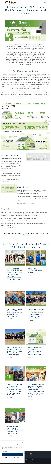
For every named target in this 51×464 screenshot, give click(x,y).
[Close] (22, 442)
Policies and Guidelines (28, 453)
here (33, 203)
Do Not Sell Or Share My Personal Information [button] (29, 454)
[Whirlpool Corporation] (10, 3)
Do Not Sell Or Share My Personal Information (12, 458)
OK (12, 454)
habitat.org (25, 235)
